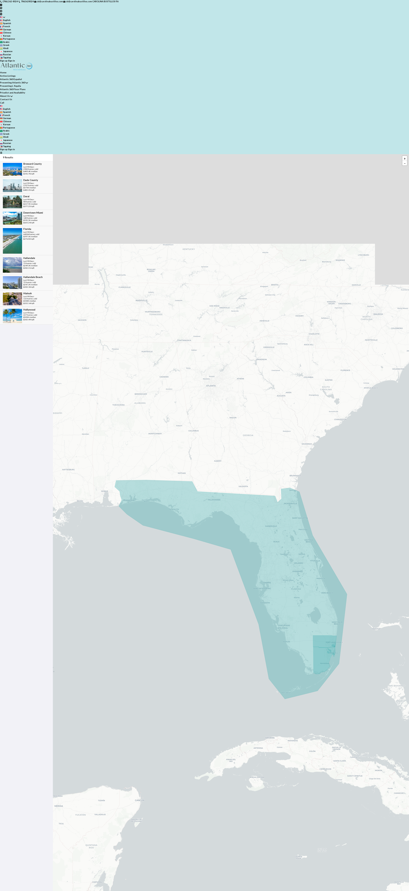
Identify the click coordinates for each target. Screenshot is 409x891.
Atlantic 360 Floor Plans (13, 89)
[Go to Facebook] (1, 4)
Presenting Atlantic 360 (12, 82)
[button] (404, 158)
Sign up (4, 60)
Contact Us (6, 99)
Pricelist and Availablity (12, 92)
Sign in (11, 60)
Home (3, 72)
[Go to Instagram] (1, 7)
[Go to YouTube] (1, 11)
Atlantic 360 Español (11, 79)
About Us (5, 96)
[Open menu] (1, 152)
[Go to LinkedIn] (1, 14)
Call (2, 102)
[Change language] (2, 17)
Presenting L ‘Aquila (10, 85)
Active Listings (8, 75)
